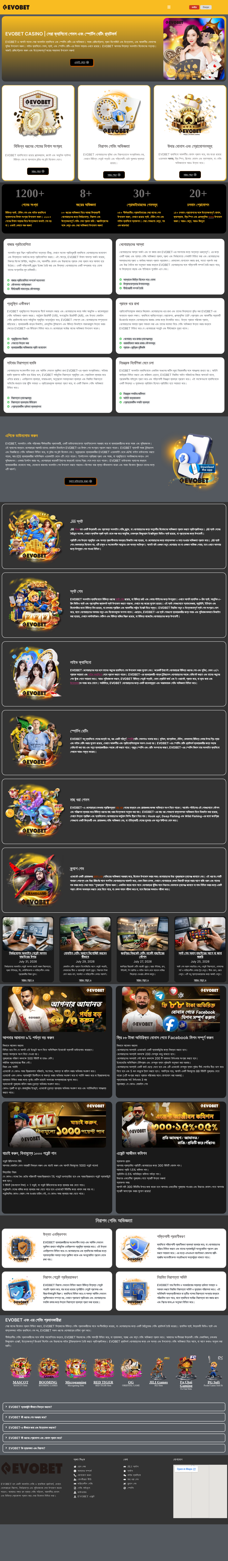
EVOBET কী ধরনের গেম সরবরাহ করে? (28, 1417)
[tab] (114, 1407)
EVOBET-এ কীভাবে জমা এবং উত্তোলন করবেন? (32, 1427)
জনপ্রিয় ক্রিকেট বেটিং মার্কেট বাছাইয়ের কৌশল (142, 954)
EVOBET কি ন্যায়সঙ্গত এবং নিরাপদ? (27, 1448)
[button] (169, 7)
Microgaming (75, 1382)
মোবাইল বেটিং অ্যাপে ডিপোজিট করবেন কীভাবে (85, 954)
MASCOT (20, 1382)
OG (131, 1382)
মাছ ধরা (119, 807)
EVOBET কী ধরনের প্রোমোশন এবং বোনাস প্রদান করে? (35, 1438)
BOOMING (48, 1382)
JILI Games (158, 1382)
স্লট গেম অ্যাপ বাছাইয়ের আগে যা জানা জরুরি (200, 954)
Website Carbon (212, 1524)
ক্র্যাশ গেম (98, 876)
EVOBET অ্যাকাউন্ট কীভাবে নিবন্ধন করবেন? (30, 1407)
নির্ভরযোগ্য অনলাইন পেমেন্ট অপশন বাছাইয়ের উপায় (27, 954)
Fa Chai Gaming (186, 1383)
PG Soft (214, 1382)
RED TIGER (103, 1382)
